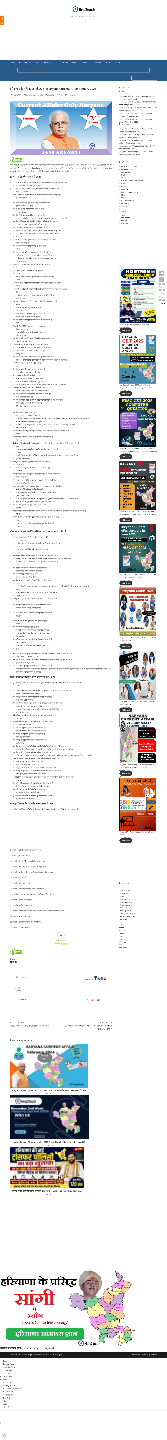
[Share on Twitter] (13, 962)
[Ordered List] (52, 1003)
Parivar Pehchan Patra (127, 155)
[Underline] (45, 1003)
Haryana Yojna (124, 147)
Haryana (9, 1377)
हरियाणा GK (122, 184)
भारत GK (122, 172)
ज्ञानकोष (121, 169)
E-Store (5, 1408)
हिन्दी (120, 187)
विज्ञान (121, 178)
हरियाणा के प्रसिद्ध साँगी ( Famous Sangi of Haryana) (27, 1354)
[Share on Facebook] (11, 962)
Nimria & (44, 1362)
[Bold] (29, 1003)
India (8, 1380)
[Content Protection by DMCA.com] (16, 160)
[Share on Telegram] (16, 962)
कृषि (120, 166)
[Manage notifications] (4, 1436)
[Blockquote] (68, 1003)
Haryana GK (10, 1392)
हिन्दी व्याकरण (123, 189)
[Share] (161, 279)
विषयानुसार (122, 181)
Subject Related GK (13, 1395)
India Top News (125, 152)
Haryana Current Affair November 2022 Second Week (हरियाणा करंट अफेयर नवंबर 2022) (49, 1155)
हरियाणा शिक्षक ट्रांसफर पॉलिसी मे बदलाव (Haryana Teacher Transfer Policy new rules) (47, 1204)
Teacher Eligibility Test (127, 158)
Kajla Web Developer (54, 1362)
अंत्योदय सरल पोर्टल (28, 694)
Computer (123, 129)
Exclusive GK (123, 135)
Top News (123, 161)
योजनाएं (121, 175)
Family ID (122, 138)
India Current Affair (126, 149)
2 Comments (70, 95)
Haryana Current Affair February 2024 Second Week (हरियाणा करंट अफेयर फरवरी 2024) (49, 1103)
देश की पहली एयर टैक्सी (29, 350)
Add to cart (126, 82)
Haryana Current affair (34, 95)
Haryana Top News (126, 144)
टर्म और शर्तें (145, 1362)
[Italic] (37, 1003)
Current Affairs (17, 95)
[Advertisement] (83, 42)
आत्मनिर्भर (28, 195)
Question (9, 1401)
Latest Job (9, 1398)
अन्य (120, 164)
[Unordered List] (60, 1003)
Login (4, 1411)
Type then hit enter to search (29, 74)
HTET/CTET (6, 1405)
